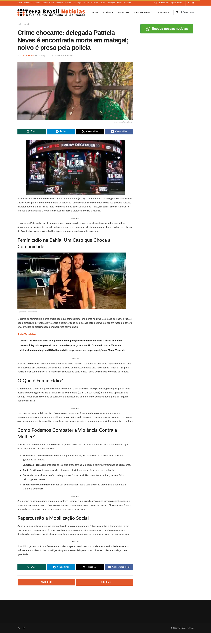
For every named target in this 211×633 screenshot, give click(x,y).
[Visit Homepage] (51, 12)
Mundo (68, 3)
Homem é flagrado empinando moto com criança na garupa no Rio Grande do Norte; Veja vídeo (71, 345)
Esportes (59, 3)
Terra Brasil (28, 56)
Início (19, 24)
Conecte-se (188, 12)
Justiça (119, 3)
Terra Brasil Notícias (185, 628)
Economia (36, 3)
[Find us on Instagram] (193, 3)
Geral (19, 3)
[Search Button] (177, 12)
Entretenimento (48, 3)
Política (27, 3)
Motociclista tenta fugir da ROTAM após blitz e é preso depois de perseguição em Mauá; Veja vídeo (73, 350)
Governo (94, 3)
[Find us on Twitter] (188, 3)
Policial (86, 3)
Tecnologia (77, 3)
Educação (111, 3)
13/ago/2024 (46, 56)
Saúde (102, 3)
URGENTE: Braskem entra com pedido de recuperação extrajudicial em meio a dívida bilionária (71, 340)
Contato (127, 3)
